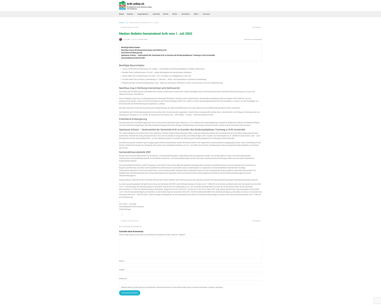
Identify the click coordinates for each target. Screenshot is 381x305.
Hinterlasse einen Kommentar (253, 39)
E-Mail (122, 270)
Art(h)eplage (256, 27)
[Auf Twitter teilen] (249, 215)
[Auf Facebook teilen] (252, 215)
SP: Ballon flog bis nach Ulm (130, 27)
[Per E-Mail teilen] (258, 215)
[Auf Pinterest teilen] (255, 215)
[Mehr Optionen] (261, 215)
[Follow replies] (144, 226)
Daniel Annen (143, 39)
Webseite (123, 279)
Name (121, 261)
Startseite (121, 22)
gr (127, 22)
